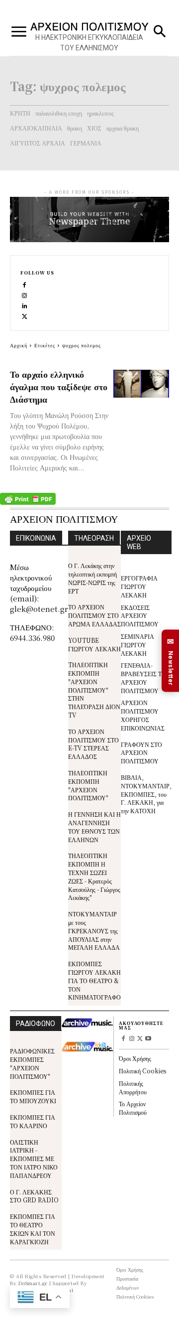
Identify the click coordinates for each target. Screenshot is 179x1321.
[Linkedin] (24, 305)
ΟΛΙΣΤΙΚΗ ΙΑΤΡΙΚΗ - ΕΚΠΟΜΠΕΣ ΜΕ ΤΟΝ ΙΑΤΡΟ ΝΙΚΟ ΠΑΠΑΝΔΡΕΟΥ (34, 1158)
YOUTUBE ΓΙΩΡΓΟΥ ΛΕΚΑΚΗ (94, 644)
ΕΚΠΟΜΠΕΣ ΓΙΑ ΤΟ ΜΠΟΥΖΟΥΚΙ (33, 1096)
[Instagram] (24, 295)
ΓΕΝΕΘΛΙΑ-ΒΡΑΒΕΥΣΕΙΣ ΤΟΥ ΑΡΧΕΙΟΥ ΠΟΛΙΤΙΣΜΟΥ (145, 677)
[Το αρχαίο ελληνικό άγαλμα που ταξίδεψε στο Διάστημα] (141, 384)
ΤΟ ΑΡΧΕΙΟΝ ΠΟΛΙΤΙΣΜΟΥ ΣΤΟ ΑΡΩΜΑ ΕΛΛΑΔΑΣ (94, 615)
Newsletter (170, 660)
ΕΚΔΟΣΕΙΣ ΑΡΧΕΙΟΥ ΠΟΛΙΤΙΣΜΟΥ (140, 615)
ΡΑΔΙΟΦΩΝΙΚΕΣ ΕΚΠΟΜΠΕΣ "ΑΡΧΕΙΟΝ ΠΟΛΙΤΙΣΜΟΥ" (32, 1063)
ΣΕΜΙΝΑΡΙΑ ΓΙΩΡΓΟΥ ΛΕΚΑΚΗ (137, 644)
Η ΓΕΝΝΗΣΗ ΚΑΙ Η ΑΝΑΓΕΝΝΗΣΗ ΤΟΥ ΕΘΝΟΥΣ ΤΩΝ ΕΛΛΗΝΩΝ (94, 826)
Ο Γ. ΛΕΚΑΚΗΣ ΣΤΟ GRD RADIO (34, 1195)
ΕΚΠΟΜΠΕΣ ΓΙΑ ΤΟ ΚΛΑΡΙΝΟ (32, 1121)
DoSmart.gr (33, 1283)
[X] (24, 315)
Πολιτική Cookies (142, 1070)
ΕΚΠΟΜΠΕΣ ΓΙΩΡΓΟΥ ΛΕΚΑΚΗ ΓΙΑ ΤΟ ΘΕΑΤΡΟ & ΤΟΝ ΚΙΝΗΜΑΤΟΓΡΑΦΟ (94, 980)
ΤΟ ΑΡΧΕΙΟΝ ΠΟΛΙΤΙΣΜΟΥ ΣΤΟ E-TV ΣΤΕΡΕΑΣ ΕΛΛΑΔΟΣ (93, 743)
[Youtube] (148, 1039)
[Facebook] (24, 284)
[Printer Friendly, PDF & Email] (28, 502)
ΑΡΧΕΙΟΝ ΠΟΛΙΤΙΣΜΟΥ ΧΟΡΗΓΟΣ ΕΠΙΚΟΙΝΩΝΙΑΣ (143, 715)
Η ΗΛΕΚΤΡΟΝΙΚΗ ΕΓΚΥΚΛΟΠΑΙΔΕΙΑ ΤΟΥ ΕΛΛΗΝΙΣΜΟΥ (89, 42)
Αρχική (18, 345)
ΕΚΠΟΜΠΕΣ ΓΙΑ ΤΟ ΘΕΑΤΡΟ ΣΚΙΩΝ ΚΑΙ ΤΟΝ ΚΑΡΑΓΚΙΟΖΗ (32, 1228)
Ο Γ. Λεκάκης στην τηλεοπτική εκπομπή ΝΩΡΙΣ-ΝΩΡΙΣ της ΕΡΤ (92, 577)
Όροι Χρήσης (135, 1058)
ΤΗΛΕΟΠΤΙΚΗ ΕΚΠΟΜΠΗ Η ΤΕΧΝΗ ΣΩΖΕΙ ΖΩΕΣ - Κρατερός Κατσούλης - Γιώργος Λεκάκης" (94, 876)
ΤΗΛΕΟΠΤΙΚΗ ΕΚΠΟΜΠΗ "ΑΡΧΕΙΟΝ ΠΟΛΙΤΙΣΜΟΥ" (88, 785)
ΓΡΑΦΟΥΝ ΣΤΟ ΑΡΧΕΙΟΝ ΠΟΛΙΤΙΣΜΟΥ (141, 752)
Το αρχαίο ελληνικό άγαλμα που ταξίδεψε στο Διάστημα (58, 386)
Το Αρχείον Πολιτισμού (133, 1107)
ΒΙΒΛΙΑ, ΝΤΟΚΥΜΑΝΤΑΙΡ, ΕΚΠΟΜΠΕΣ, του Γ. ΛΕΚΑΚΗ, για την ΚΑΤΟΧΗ (146, 794)
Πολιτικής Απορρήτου (133, 1087)
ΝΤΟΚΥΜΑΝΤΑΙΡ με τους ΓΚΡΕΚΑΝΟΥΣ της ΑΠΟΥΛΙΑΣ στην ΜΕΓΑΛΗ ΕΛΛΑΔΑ (94, 930)
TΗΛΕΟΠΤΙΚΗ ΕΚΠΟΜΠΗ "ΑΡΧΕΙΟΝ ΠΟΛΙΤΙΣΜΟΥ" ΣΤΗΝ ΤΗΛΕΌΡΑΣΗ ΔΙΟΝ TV (94, 689)
